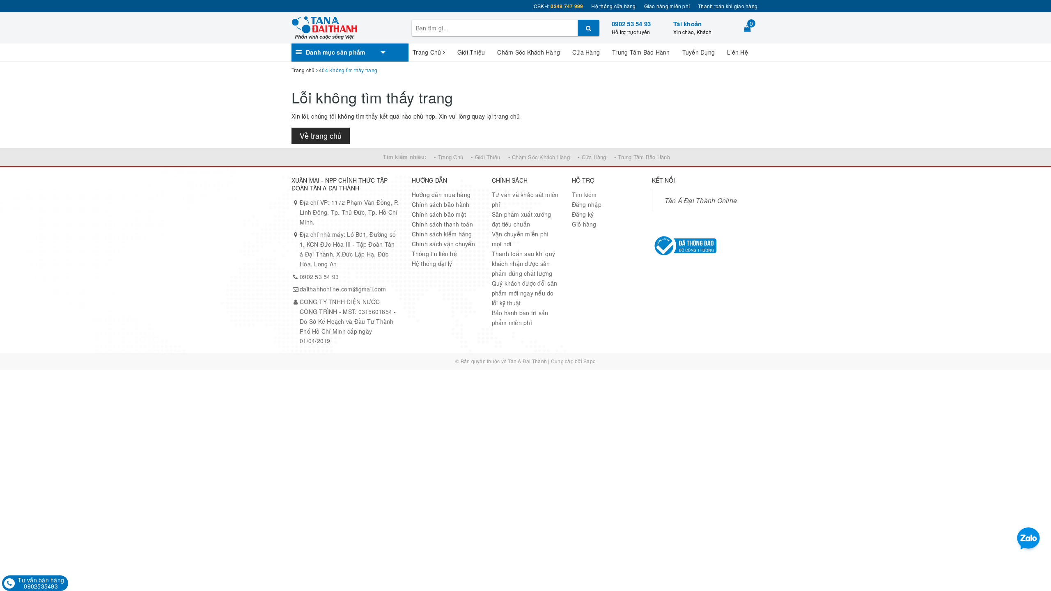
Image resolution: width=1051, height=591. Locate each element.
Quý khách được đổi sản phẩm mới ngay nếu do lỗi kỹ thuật (525, 293)
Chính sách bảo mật (439, 214)
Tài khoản (687, 23)
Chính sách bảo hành (441, 204)
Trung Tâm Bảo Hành (641, 52)
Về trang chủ (321, 135)
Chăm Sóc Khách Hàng (528, 52)
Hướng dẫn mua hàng (441, 194)
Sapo (589, 360)
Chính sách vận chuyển (443, 244)
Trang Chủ (428, 52)
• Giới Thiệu (485, 157)
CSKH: (558, 5)
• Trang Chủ (448, 157)
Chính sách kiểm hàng (442, 234)
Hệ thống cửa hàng (613, 5)
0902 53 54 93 (631, 23)
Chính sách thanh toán (442, 224)
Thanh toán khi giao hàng (727, 5)
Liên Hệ (737, 52)
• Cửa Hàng (592, 157)
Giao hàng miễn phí (667, 5)
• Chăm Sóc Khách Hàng (539, 157)
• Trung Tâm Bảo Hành (642, 157)
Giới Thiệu (471, 52)
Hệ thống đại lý (432, 263)
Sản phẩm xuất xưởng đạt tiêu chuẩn (521, 219)
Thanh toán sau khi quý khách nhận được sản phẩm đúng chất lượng (523, 263)
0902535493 (41, 586)
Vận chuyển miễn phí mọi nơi (520, 239)
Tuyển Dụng (698, 52)
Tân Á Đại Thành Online (701, 200)
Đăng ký (583, 214)
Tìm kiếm (584, 194)
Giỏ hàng (584, 224)
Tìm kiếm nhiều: (404, 156)
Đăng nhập (586, 204)
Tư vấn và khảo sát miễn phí (525, 199)
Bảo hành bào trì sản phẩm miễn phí (520, 318)
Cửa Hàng (586, 52)
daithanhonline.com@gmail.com (343, 289)
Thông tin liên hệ (434, 254)
